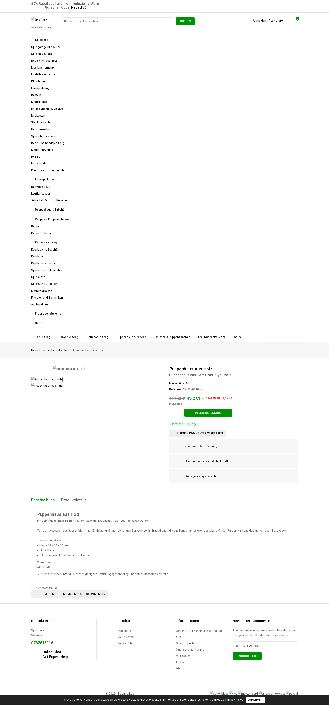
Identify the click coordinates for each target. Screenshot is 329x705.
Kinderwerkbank (41, 290)
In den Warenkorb (208, 412)
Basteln (36, 95)
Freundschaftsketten (49, 313)
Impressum (183, 655)
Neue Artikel (126, 637)
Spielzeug (42, 39)
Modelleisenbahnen (44, 74)
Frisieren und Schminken (47, 297)
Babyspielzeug (45, 179)
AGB (178, 637)
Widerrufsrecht (185, 643)
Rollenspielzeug (46, 242)
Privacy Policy (234, 699)
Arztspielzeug (40, 304)
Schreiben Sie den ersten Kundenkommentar (71, 594)
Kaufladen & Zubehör (45, 249)
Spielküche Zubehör (44, 283)
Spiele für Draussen (44, 136)
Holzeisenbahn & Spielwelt (48, 108)
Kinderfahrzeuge (42, 149)
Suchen (185, 21)
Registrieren (276, 20)
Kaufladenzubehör (43, 263)
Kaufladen (38, 256)
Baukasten (38, 115)
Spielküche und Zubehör (46, 270)
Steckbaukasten (41, 122)
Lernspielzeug (40, 88)
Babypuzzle (38, 163)
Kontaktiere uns (44, 621)
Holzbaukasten (41, 129)
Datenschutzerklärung (190, 649)
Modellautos (39, 101)
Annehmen (255, 699)
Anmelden (260, 20)
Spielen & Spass (41, 53)
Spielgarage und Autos (46, 47)
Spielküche (38, 277)
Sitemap (181, 668)
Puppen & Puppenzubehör (52, 219)
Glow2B (184, 383)
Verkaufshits (126, 643)
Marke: (173, 383)
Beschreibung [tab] (43, 500)
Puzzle (35, 156)
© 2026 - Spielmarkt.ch (121, 693)
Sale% (39, 323)
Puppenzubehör (41, 233)
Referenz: (175, 389)
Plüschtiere (38, 81)
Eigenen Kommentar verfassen (199, 433)
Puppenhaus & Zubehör (50, 209)
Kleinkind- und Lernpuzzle (48, 170)
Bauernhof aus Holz (44, 60)
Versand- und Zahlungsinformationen (200, 630)
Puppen (36, 226)
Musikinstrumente (43, 67)
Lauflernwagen (41, 193)
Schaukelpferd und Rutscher (49, 200)
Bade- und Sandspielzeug (47, 143)
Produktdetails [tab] (74, 500)
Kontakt (181, 662)
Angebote (124, 630)
